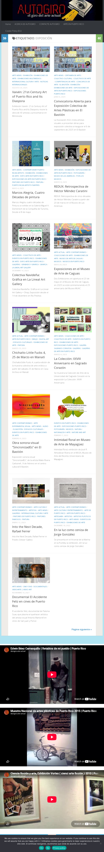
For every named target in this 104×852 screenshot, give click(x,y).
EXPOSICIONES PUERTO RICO (66, 345)
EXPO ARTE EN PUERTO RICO (32, 176)
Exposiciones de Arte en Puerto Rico (29, 179)
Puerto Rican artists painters (26, 185)
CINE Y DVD (27, 586)
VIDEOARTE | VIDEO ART (22, 589)
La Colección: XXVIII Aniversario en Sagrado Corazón (70, 363)
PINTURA (39, 182)
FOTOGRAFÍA (79, 173)
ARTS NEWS (17, 75)
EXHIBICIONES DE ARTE (63, 87)
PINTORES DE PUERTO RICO (23, 182)
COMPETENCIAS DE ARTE (65, 81)
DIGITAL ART (44, 339)
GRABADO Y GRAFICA (30, 264)
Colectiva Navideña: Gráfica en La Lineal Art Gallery (28, 279)
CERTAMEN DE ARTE (73, 75)
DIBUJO (35, 339)
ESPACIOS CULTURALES (22, 342)
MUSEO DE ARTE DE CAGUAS (71, 258)
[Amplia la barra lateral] (4, 38)
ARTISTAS (33, 510)
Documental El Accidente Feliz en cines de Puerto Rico (29, 601)
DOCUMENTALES (40, 586)
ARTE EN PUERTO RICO (73, 24)
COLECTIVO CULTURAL (63, 78)
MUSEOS (57, 261)
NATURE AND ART (79, 432)
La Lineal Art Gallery (21, 267)
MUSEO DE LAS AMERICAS (64, 176)
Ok (41, 848)
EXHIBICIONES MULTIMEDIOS (29, 78)
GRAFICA (43, 264)
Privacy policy (59, 848)
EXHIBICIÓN (27, 75)
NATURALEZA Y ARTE (62, 432)
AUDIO (45, 426)
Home (8, 24)
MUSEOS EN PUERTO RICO (73, 261)
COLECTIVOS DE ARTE (82, 78)
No (48, 848)
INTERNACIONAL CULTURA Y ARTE (25, 81)
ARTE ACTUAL (59, 252)
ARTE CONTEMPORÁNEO (76, 252)
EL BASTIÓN (64, 84)
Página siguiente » (82, 629)
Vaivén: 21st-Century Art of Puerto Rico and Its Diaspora (29, 96)
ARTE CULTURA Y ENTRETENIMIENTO (68, 510)
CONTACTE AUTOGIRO (49, 24)
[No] (100, 843)
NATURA (78, 429)
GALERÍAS (16, 264)
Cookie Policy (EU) (13, 30)
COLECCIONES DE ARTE (63, 255)
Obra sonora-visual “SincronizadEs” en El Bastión (26, 447)
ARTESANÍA (58, 516)
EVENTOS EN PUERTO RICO (23, 258)
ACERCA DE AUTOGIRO (25, 24)
